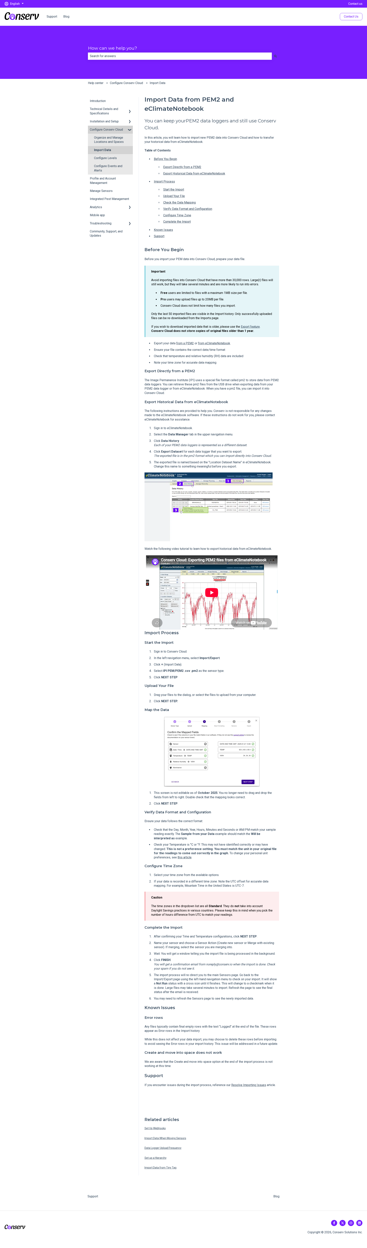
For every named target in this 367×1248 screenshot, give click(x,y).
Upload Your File (174, 196)
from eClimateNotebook (214, 343)
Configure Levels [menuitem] (105, 158)
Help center (95, 83)
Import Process (164, 181)
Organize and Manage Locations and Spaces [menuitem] (109, 140)
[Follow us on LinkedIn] (359, 1223)
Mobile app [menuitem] (97, 215)
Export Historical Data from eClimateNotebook (194, 173)
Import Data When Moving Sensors (165, 1138)
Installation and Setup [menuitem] (104, 121)
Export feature (250, 326)
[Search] (275, 56)
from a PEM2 (185, 343)
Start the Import (173, 189)
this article (185, 857)
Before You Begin (165, 159)
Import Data (157, 83)
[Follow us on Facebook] (334, 1223)
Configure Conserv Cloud (126, 83)
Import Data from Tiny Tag (160, 1167)
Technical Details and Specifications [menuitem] (104, 111)
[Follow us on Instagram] (351, 1223)
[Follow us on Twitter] (342, 1223)
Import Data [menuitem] (102, 150)
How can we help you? (112, 48)
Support (52, 16)
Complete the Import (177, 221)
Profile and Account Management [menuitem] (103, 180)
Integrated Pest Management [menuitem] (109, 199)
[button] (130, 109)
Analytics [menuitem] (96, 207)
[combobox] (180, 56)
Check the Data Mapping (179, 202)
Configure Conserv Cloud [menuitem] (106, 129)
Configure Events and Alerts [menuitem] (108, 168)
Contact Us (351, 16)
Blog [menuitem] (276, 1196)
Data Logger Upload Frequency (163, 1147)
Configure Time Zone (177, 215)
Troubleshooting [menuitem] (100, 223)
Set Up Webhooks (155, 1128)
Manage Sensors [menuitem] (101, 191)
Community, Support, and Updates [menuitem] (106, 233)
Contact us (355, 4)
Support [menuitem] (93, 1196)
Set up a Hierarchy (155, 1157)
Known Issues (163, 230)
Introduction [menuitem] (98, 101)
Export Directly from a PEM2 (182, 167)
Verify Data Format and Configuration (187, 209)
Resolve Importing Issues (248, 1085)
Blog (66, 16)
